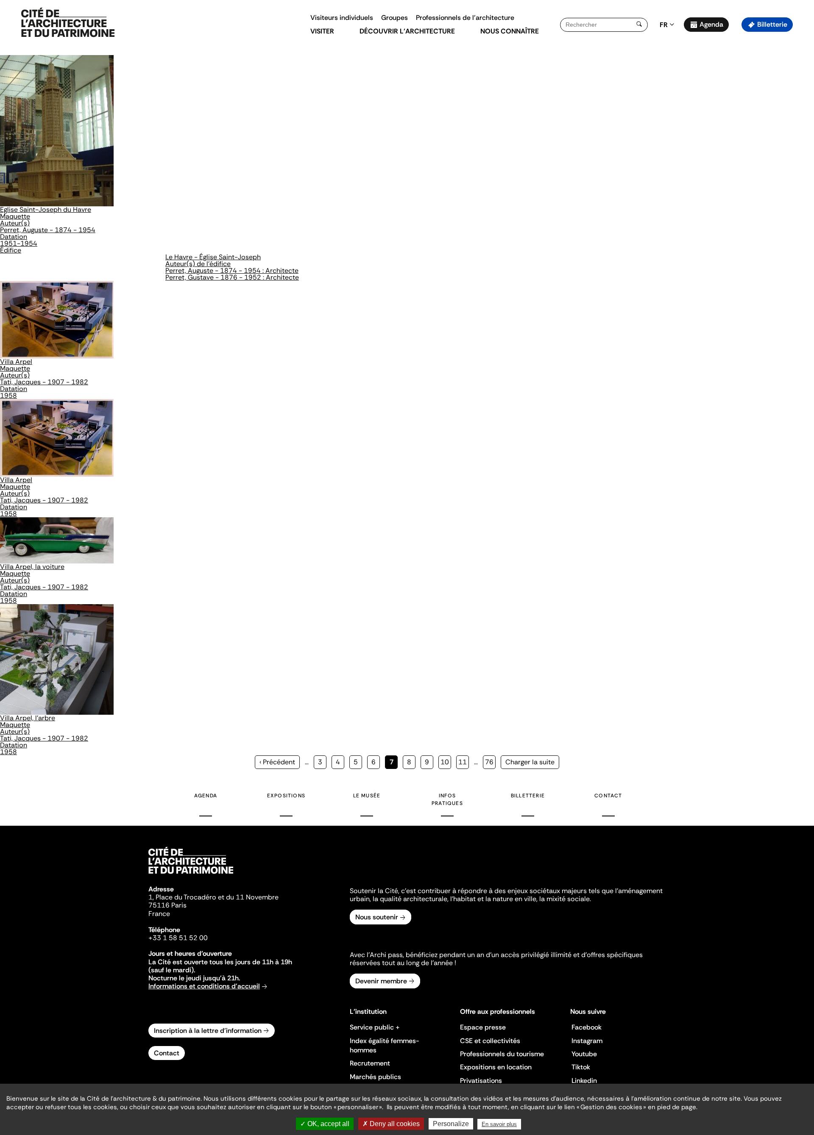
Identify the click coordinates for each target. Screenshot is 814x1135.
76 (490, 762)
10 (445, 762)
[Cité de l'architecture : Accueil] (190, 875)
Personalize (451, 1123)
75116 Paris (167, 905)
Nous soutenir (376, 917)
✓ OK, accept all (324, 1123)
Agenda (711, 24)
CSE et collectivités (490, 1040)
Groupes (394, 17)
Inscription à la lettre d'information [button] (208, 1030)
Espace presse (483, 1027)
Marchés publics (375, 1076)
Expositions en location (496, 1067)
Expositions (286, 795)
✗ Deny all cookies (391, 1123)
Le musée (367, 795)
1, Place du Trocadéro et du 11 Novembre (213, 897)
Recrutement (370, 1063)
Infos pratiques (447, 799)
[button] (801, 150)
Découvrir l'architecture (407, 31)
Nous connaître (509, 31)
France (159, 913)
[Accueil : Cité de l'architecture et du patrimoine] (67, 23)
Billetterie (772, 24)
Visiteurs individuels (341, 17)
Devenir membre (381, 981)
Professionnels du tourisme (502, 1053)
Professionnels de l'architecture (465, 17)
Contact (608, 795)
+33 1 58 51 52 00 (178, 937)
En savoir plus (499, 1124)
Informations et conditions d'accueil (204, 986)
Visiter (322, 31)
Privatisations (481, 1080)
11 (463, 762)
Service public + (375, 1027)
